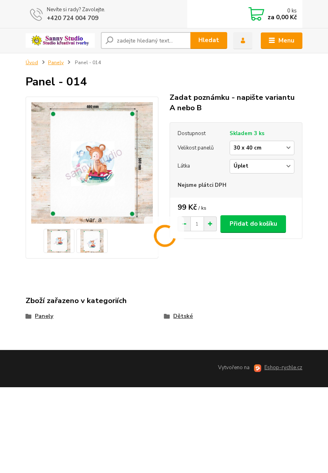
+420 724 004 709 (72, 18)
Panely (56, 62)
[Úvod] (60, 40)
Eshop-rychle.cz (283, 367)
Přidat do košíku (253, 224)
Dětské (183, 316)
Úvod (32, 62)
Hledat (208, 40)
